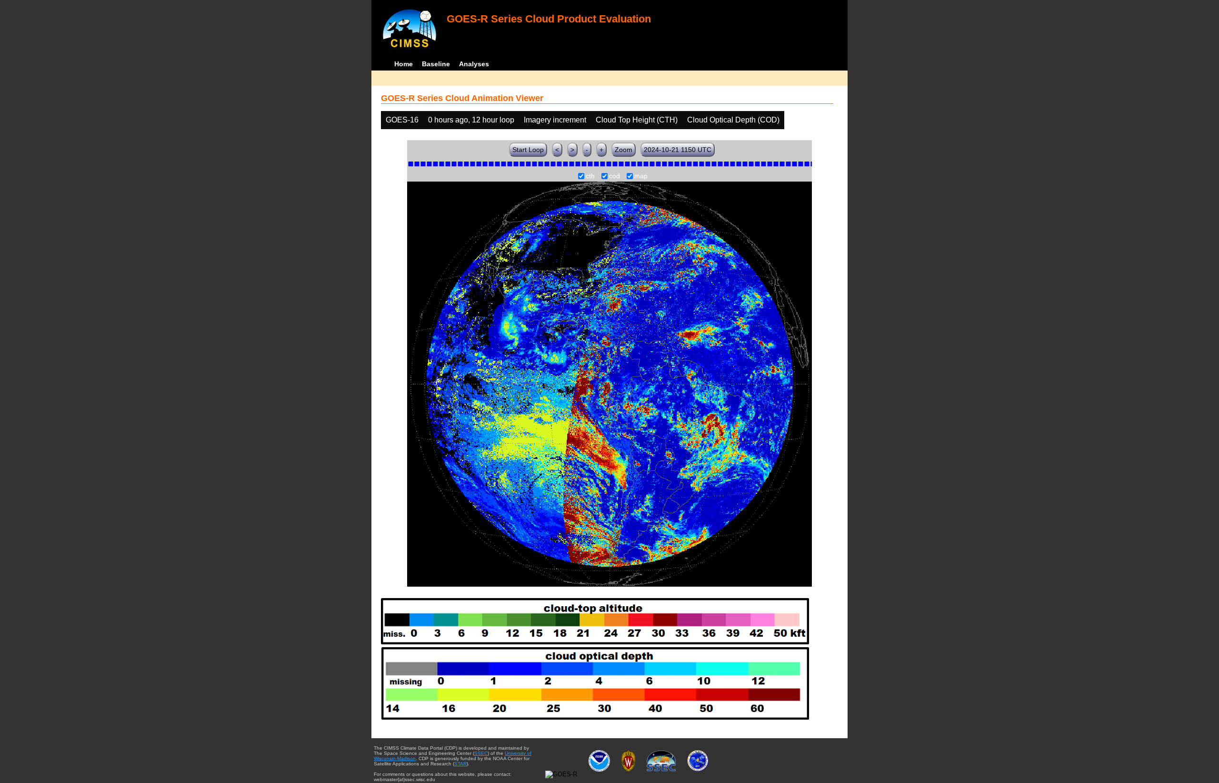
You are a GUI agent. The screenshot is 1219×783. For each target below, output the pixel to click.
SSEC (481, 753)
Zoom (623, 149)
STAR (460, 763)
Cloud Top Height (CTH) (637, 120)
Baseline (436, 64)
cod (614, 176)
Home (403, 64)
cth (590, 176)
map (641, 176)
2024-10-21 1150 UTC (677, 149)
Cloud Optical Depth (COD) (733, 120)
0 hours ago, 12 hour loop (471, 120)
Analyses (474, 64)
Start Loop (528, 149)
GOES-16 (402, 120)
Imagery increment (555, 120)
